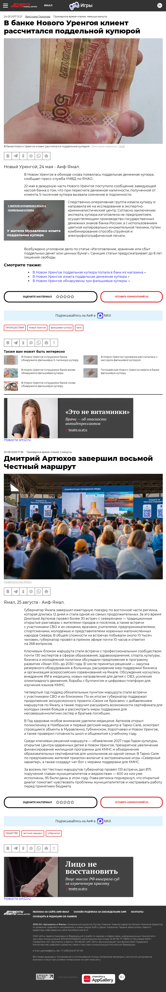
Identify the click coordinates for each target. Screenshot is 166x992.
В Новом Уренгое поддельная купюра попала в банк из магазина (88, 272)
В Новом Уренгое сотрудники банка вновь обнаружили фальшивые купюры (48, 371)
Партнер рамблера (67, 977)
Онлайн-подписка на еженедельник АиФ (100, 912)
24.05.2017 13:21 (13, 16)
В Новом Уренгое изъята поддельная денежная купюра (80, 277)
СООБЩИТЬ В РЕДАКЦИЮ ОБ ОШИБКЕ (55, 916)
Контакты (137, 912)
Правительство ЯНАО (18, 581)
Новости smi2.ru (17, 440)
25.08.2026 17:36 (13, 452)
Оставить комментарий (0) (131, 296)
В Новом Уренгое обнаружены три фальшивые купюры (80, 281)
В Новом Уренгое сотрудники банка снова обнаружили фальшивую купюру (48, 384)
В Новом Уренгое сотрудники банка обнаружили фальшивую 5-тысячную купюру (50, 358)
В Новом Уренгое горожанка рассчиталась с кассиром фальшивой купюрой (129, 358)
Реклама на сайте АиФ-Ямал (51, 912)
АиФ (122, 146)
